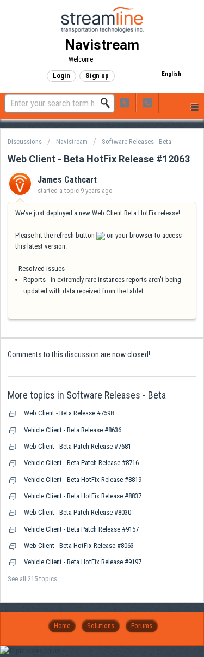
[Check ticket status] (124, 102)
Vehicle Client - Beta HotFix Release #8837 (82, 496)
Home (62, 626)
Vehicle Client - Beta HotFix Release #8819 (82, 479)
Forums (141, 626)
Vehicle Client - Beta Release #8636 (72, 430)
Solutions (100, 626)
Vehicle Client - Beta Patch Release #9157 (81, 529)
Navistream (72, 141)
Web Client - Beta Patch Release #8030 (77, 512)
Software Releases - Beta (136, 141)
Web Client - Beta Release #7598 (69, 413)
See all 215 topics (32, 579)
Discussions (25, 141)
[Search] (108, 103)
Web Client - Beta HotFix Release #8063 (79, 545)
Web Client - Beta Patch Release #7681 (77, 446)
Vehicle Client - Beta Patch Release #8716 (81, 463)
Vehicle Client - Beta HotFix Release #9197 (82, 562)
